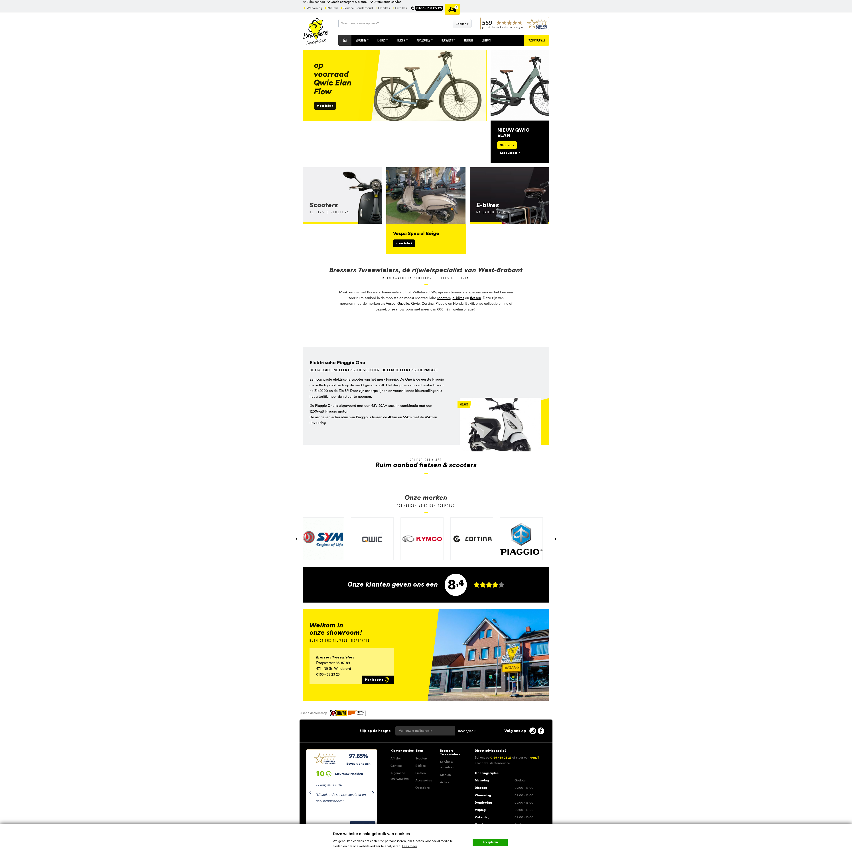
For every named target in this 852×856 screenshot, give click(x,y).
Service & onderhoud (358, 8)
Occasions (447, 40)
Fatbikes (384, 8)
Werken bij (314, 8)
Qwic (415, 303)
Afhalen (396, 758)
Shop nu (505, 145)
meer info (324, 105)
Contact (486, 40)
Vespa (390, 303)
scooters (444, 298)
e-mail (534, 757)
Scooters (361, 40)
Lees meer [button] (409, 846)
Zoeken (461, 24)
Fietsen (401, 40)
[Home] (344, 40)
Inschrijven (465, 731)
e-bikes (458, 298)
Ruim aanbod (315, 2)
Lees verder (508, 152)
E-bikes (420, 765)
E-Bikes (381, 40)
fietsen (475, 298)
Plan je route (374, 679)
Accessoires (423, 40)
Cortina (428, 303)
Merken (468, 40)
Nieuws (332, 8)
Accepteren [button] (490, 842)
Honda (458, 303)
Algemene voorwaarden (399, 776)
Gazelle (403, 303)
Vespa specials (537, 40)
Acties (444, 782)
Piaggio (441, 303)
